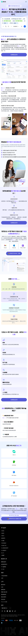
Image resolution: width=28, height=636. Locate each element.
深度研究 (3, 538)
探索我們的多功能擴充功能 (15, 518)
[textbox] (14, 21)
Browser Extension (14, 485)
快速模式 (15, 26)
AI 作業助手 (3, 550)
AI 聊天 (2, 530)
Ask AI (2, 552)
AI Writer (14, 465)
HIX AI (14, 454)
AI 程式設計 (3, 543)
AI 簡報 (2, 540)
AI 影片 (2, 535)
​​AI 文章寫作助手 (4, 548)
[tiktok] (15, 611)
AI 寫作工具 (3, 545)
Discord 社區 (4, 601)
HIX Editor (14, 475)
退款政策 (3, 599)
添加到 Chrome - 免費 (15, 253)
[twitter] (4, 611)
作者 (2, 587)
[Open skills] (8, 26)
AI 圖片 (2, 533)
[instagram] (12, 611)
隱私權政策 (3, 594)
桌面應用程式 (4, 564)
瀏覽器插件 (3, 561)
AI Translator (14, 495)
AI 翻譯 (2, 555)
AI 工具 (2, 569)
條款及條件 (3, 596)
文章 (2, 578)
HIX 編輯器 (3, 566)
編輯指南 (3, 589)
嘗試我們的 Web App (14, 515)
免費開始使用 (14, 54)
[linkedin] (7, 611)
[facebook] (2, 611)
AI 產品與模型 (4, 575)
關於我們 (3, 584)
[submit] (25, 26)
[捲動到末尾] (10, 26)
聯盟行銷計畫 (4, 592)
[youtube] (10, 611)
